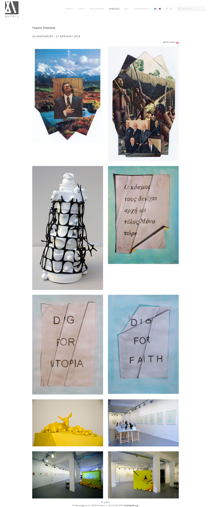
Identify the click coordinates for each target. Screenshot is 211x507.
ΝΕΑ (127, 8)
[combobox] (191, 8)
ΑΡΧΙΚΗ (69, 8)
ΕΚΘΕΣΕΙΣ (114, 8)
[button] (67, 94)
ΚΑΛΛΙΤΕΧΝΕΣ (96, 8)
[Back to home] (12, 8)
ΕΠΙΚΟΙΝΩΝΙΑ (141, 8)
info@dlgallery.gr (131, 505)
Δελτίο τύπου (169, 42)
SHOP (81, 8)
